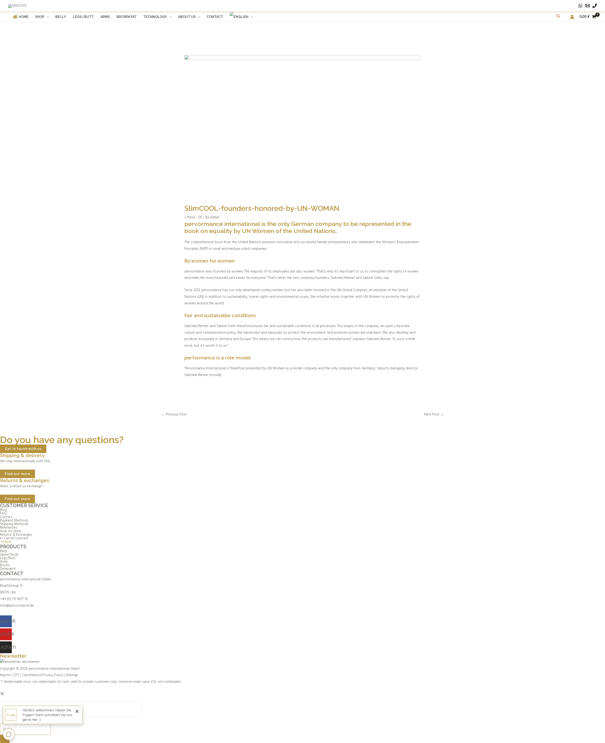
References (8, 528)
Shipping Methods (14, 524)
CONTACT (11, 573)
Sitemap (71, 675)
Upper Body (9, 555)
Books (5, 565)
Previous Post (174, 414)
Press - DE (194, 217)
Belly (3, 551)
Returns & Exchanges (16, 535)
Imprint (5, 675)
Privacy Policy (53, 675)
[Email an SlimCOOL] (587, 6)
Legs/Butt (7, 558)
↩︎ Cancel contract (14, 538)
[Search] (4, 739)
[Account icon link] (572, 17)
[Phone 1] (594, 6)
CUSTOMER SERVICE (24, 505)
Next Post (434, 414)
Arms (4, 562)
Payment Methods (14, 521)
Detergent (8, 569)
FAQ (3, 513)
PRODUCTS (13, 546)
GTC (16, 675)
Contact (6, 517)
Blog (3, 510)
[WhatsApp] (580, 6)
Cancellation (31, 675)
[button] (46, 17)
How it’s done (10, 531)
